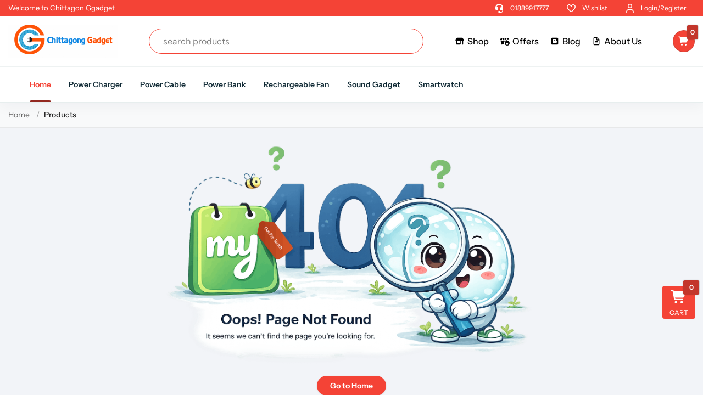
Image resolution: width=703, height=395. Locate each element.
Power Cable (163, 84)
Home (40, 84)
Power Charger (95, 84)
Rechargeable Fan (297, 84)
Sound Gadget (373, 84)
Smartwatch (441, 84)
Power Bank (224, 84)
